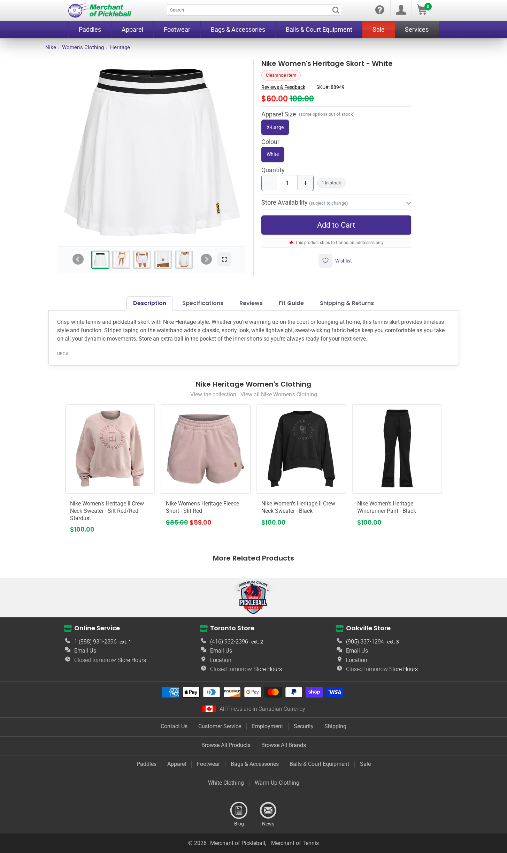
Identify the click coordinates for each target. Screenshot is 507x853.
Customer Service (219, 726)
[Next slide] (206, 259)
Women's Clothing (83, 47)
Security (304, 726)
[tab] (100, 260)
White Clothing (226, 782)
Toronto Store (232, 627)
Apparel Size (278, 113)
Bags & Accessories (255, 764)
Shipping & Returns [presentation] (347, 303)
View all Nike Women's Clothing (278, 394)
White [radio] (273, 154)
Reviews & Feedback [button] (283, 87)
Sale (365, 764)
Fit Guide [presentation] (291, 303)
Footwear (208, 764)
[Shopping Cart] (422, 12)
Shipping (335, 726)
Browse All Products (226, 745)
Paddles (146, 764)
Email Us (85, 650)
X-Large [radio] (275, 127)
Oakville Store (368, 627)
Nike (50, 47)
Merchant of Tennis (295, 843)
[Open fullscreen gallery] (224, 259)
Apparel (176, 764)
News (268, 810)
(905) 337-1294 (365, 641)
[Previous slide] (78, 259)
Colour (270, 141)
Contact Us (174, 726)
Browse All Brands (283, 745)
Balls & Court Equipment (319, 764)
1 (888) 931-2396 (95, 641)
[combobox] (254, 10)
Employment (267, 726)
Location (220, 660)
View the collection (213, 394)
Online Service (97, 627)
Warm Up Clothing (277, 782)
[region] (152, 152)
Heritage (120, 47)
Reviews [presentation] (251, 303)
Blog (239, 810)
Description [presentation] (149, 303)
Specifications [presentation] (202, 303)
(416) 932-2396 (229, 641)
